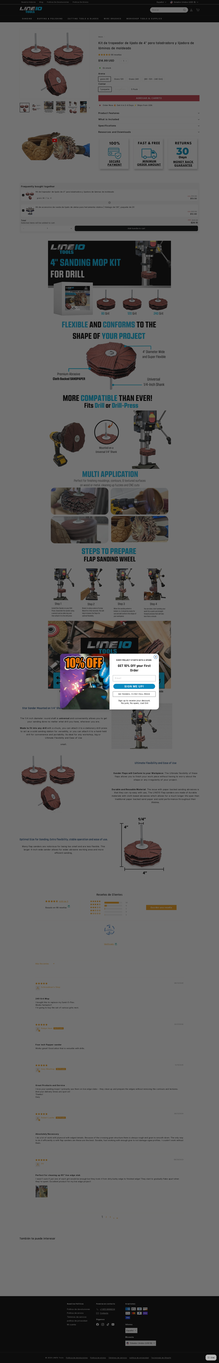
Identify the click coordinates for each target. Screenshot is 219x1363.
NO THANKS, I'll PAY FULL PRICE (134, 694)
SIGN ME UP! (134, 686)
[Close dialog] (156, 657)
